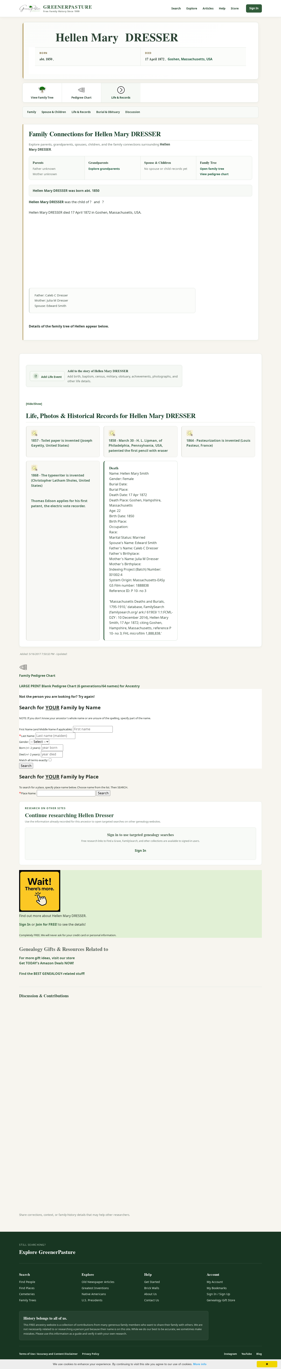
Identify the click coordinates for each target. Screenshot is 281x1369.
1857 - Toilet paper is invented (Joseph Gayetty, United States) (61, 443)
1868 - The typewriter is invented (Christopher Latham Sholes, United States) (60, 480)
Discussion (132, 112)
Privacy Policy (90, 1354)
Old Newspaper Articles (98, 1282)
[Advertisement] (140, 244)
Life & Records (81, 112)
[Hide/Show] (34, 404)
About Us (150, 1294)
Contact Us (151, 1300)
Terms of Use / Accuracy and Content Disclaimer (48, 1354)
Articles (208, 8)
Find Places (27, 1288)
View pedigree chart (214, 174)
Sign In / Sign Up (218, 1294)
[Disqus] (140, 1051)
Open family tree (212, 169)
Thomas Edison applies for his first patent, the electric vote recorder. (59, 503)
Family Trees (27, 1300)
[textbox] (66, 793)
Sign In (254, 8)
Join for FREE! (46, 924)
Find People (27, 1282)
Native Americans (94, 1294)
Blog (259, 1354)
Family (31, 112)
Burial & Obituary (108, 112)
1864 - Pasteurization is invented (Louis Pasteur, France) (218, 443)
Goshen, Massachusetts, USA (190, 59)
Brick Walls (151, 1288)
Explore (191, 8)
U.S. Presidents (92, 1300)
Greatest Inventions (95, 1288)
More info (200, 1364)
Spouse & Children (54, 112)
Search (176, 8)
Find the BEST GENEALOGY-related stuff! (52, 973)
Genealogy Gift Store (221, 1300)
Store (235, 8)
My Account (215, 1282)
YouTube (247, 1354)
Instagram (230, 1354)
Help (222, 8)
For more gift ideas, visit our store (47, 958)
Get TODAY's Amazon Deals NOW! (46, 963)
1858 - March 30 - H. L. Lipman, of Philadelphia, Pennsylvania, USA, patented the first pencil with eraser (138, 445)
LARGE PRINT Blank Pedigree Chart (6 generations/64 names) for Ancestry (79, 686)
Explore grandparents (104, 169)
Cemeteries (27, 1294)
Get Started (152, 1282)
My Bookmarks (217, 1288)
